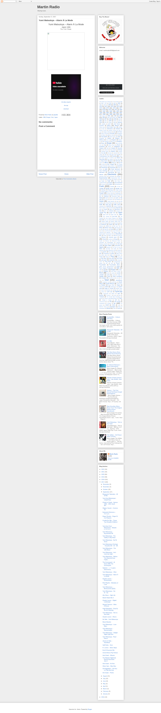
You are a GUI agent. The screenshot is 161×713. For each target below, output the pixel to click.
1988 (103, 114)
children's (113, 151)
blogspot (113, 140)
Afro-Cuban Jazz (111, 127)
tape (118, 293)
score (108, 274)
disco (106, 162)
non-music (108, 248)
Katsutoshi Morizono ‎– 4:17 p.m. (109, 513)
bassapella (104, 136)
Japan (56, 117)
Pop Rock (104, 258)
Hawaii (101, 197)
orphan (119, 250)
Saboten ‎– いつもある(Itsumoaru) (109, 568)
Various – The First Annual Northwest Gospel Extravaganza (114, 392)
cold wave (111, 154)
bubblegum (117, 146)
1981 (103, 111)
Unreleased (102, 303)
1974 (100, 108)
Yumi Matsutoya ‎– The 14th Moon (109, 549)
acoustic (101, 125)
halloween (106, 194)
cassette (120, 148)
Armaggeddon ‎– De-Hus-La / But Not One (110, 669)
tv (107, 301)
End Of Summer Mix (109, 650)
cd (101, 149)
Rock (101, 273)
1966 (100, 104)
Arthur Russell (104, 133)
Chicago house (104, 151)
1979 (109, 109)
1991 (108, 116)
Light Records (117, 227)
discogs (66, 105)
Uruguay (109, 303)
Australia (112, 133)
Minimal (103, 237)
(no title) (109, 341)
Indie (100, 204)
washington (112, 306)
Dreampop (113, 167)
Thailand (101, 297)
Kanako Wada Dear (115, 221)
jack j (105, 210)
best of (107, 139)
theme (100, 298)
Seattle (101, 276)
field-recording (108, 179)
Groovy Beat (110, 193)
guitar (100, 194)
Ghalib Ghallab (118, 190)
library (101, 227)
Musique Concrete (103, 243)
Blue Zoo (113, 141)
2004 (110, 120)
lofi (121, 229)
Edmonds (118, 170)
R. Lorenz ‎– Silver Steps (110, 647)
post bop (111, 258)
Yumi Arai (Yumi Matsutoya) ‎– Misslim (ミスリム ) (109, 527)
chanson (106, 149)
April (104, 686)
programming (117, 261)
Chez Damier (113, 149)
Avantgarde (119, 133)
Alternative (110, 128)
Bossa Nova (112, 145)
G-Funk (118, 186)
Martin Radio (48, 7)
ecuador (112, 170)
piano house (119, 253)
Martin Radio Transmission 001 (106, 233)
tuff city (117, 300)
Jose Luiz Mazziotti (108, 219)
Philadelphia (106, 253)
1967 (105, 104)
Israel (105, 209)
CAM (107, 148)
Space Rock (111, 285)
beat (119, 136)
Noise (100, 248)
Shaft (108, 276)
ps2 (107, 263)
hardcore (106, 196)
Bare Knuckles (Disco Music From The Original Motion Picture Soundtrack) (114, 408)
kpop (121, 223)
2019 (103, 477)
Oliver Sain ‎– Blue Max (109, 666)
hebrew (111, 197)
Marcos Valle (117, 232)
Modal (104, 239)
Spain (118, 285)
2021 (103, 472)
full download (118, 184)
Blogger (90, 709)
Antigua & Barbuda (107, 131)
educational (111, 172)
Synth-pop (118, 291)
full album (109, 184)
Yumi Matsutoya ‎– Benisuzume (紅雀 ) (109, 587)
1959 (110, 103)
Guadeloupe (118, 193)
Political (107, 256)
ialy (117, 201)
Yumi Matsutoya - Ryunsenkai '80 (108, 532)
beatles (109, 138)
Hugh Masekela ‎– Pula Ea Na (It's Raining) (110, 609)
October (105, 489)
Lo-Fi (117, 229)
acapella (103, 124)
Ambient (118, 128)
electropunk (112, 176)
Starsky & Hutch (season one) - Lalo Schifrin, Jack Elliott (114, 379)
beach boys (112, 136)
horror (111, 199)
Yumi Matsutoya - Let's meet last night (109, 553)
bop (105, 145)
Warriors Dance (103, 306)
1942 (117, 101)
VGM (113, 305)
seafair (118, 274)
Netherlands (112, 243)
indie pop (108, 204)
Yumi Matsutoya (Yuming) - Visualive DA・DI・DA (110, 544)
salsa (108, 273)
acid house (117, 124)
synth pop (109, 291)
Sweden (114, 290)
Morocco (107, 240)
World (108, 308)
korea (111, 223)
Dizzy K (114, 162)
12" (113, 101)
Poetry (101, 256)
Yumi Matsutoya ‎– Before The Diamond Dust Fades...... (110, 558)
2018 (103, 479)
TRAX (120, 298)
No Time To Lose (117, 247)
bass (121, 135)
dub (106, 169)
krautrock (103, 224)
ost (100, 251)
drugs (119, 167)
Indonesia (101, 206)
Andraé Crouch (102, 130)
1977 (120, 108)
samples (101, 274)
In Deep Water (108, 203)
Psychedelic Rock (114, 265)
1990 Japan (102, 115)
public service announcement (106, 266)
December (106, 484)
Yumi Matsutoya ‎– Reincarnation (108, 629)
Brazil (118, 145)
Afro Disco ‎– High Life (109, 595)
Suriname (108, 290)
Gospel (101, 193)
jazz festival (106, 216)
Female (101, 179)
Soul (107, 280)
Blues (102, 143)
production (112, 260)
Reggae (113, 269)
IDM (121, 201)
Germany (110, 190)
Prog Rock (108, 261)
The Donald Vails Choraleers (113, 296)
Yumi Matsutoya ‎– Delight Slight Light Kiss (110, 633)
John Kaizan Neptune (111, 218)
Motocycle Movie (116, 240)
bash (117, 135)
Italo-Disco (117, 209)
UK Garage (117, 301)
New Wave (108, 245)
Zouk (118, 308)
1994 (103, 117)
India (115, 203)
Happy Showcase (114, 194)
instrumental (111, 207)
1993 (120, 116)
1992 (115, 116)
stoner (102, 290)
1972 (112, 106)
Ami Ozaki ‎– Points (108, 672)
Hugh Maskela (111, 201)
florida (103, 181)
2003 (105, 120)
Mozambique (110, 242)
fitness (120, 179)
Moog (115, 239)
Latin (116, 224)
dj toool (103, 164)
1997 (105, 119)
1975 (107, 108)
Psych (118, 263)
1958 (121, 101)
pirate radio (104, 255)
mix (121, 237)
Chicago (120, 149)
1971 (105, 106)
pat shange (118, 251)
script (113, 274)
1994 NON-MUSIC (111, 117)
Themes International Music (110, 298)
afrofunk (120, 127)
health (106, 197)
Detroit (100, 162)
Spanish (101, 286)
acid (109, 124)
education (102, 172)
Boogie (48, 117)
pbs (100, 253)
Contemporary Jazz (104, 156)
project (100, 263)
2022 (103, 469)
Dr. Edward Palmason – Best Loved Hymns (114, 365)
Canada (113, 148)
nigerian (108, 247)
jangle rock (112, 212)
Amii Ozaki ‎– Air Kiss (109, 663)
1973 (117, 106)
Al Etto (103, 128)
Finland (115, 179)
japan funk (113, 214)
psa (112, 263)
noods (114, 248)
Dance (118, 157)
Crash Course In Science (107, 157)
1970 (100, 106)
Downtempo (104, 167)
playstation (117, 255)
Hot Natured (118, 199)
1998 (110, 119)
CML (106, 154)
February (106, 691)
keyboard (106, 223)
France (110, 182)
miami (105, 235)
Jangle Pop (102, 212)
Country (114, 156)
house (101, 201)
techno (101, 295)
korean (116, 223)
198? (116, 109)
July (104, 678)
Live (112, 229)
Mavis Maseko (107, 622)
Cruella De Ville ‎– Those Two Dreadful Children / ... (110, 522)
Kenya (100, 223)
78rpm (110, 122)
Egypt (118, 172)
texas (115, 295)
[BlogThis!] (64, 115)
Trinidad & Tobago (107, 300)
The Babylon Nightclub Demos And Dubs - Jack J (109, 659)
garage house (109, 188)
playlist (111, 255)
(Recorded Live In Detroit (105, 101)
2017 (103, 482)
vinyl (119, 305)
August (105, 676)
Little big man (105, 229)
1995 (119, 117)
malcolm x (108, 232)
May (104, 683)
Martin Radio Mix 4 (108, 597)
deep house (104, 161)
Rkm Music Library (115, 271)
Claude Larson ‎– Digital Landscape (109, 601)
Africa (109, 125)
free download (118, 182)
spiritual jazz (113, 286)
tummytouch (102, 301)
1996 (100, 119)
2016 (103, 697)
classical (115, 153)
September (106, 492)
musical (118, 242)
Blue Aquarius (106, 141)
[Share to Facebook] (68, 115)
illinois (102, 203)
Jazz (120, 214)
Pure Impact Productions (106, 268)
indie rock (117, 204)
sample (118, 273)
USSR (107, 305)
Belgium (117, 138)
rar (108, 269)
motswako (101, 242)
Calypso (101, 148)
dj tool (120, 162)
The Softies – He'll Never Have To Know (114, 435)
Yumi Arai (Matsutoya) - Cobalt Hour (109, 499)
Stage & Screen (108, 288)
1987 (120, 113)
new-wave (117, 245)
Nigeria (101, 247)
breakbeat (102, 146)
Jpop (116, 219)
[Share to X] (66, 115)
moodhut (110, 239)
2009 (119, 120)
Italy (100, 211)
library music (108, 227)
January (105, 694)
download (66, 109)
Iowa (100, 209)
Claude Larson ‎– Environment (107, 579)
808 (115, 122)
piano (112, 253)
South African (110, 283)
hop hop (106, 199)
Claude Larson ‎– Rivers (109, 617)
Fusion (112, 186)
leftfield (107, 226)
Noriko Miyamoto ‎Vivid (111, 250)
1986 (44, 117)
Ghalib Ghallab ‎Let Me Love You (108, 191)
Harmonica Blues (116, 196)
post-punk (104, 260)
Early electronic (115, 169)
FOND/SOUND (102, 182)
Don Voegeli (110, 164)
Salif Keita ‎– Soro (108, 645)
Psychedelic (102, 265)
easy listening (103, 170)
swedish (120, 290)
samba (112, 273)
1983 (117, 111)
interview (118, 207)
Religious (106, 271)
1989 (110, 114)
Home (66, 174)
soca (117, 278)
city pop (103, 153)
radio (100, 269)
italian (110, 209)
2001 (100, 120)
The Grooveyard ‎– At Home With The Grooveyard (109, 563)
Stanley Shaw (119, 288)
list (100, 229)
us (114, 303)
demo (111, 161)
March (105, 688)
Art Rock (119, 132)
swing (102, 291)
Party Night (111, 251)
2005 (115, 120)
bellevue (101, 140)
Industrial (108, 206)
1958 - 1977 (104, 103)
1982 (110, 111)
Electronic (112, 174)
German (103, 190)
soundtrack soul (106, 282)
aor (114, 132)
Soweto (103, 285)
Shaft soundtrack (117, 276)
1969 (114, 105)
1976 (114, 108)
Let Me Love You (116, 226)
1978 (103, 109)
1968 (109, 105)
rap (104, 269)
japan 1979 (105, 214)
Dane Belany (110, 159)
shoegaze (103, 278)
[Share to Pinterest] (70, 115)
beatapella (101, 138)
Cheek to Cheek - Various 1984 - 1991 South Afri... (110, 504)
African (117, 125)
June (104, 681)
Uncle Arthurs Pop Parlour (110, 652)
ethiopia (118, 176)
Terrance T (109, 295)
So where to (111, 278)
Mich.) (110, 235)
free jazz (103, 184)
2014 (100, 122)
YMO (114, 308)
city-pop (110, 153)
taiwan (113, 293)
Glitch (119, 191)
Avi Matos (103, 135)
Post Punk (119, 258)
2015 (105, 122)
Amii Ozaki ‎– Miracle (109, 655)
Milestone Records (118, 235)
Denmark (117, 161)
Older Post (89, 174)
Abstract (120, 122)
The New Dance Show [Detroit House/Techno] (114, 352)
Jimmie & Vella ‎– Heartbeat (107, 641)
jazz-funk (114, 216)
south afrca (114, 282)
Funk (52, 117)
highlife (116, 197)
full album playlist (66, 102)
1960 (114, 103)
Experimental (103, 178)
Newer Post (42, 174)
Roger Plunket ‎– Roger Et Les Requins (110, 517)
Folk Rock (117, 181)
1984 (100, 113)
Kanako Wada (104, 221)
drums (100, 169)
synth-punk (105, 293)
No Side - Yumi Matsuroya (110, 619)
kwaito (110, 224)
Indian (119, 203)
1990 (117, 114)
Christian (120, 151)
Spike (106, 286)
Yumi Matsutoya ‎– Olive (109, 572)
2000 (119, 119)
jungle (120, 219)
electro (101, 174)
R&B (117, 268)
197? (119, 104)
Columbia (118, 154)
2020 (103, 474)
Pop (112, 257)
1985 (107, 113)
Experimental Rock (115, 178)
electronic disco (103, 176)
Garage (101, 188)
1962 (119, 103)
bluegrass (119, 141)
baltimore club (110, 135)
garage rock (119, 188)
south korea (119, 283)
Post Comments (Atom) (69, 179)
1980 (120, 109)
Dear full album (118, 159)
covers (120, 156)
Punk (118, 266)
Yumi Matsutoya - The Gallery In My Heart (109, 536)
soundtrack (119, 280)
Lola (102, 230)
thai (119, 295)
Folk (109, 181)
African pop (102, 127)
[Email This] (62, 115)
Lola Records (108, 230)
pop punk (120, 256)
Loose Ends (115, 230)
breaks (109, 146)
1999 (115, 119)
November (106, 486)
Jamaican (118, 210)
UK (110, 301)
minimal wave (113, 237)
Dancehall (102, 159)
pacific (104, 252)
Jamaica (111, 211)
